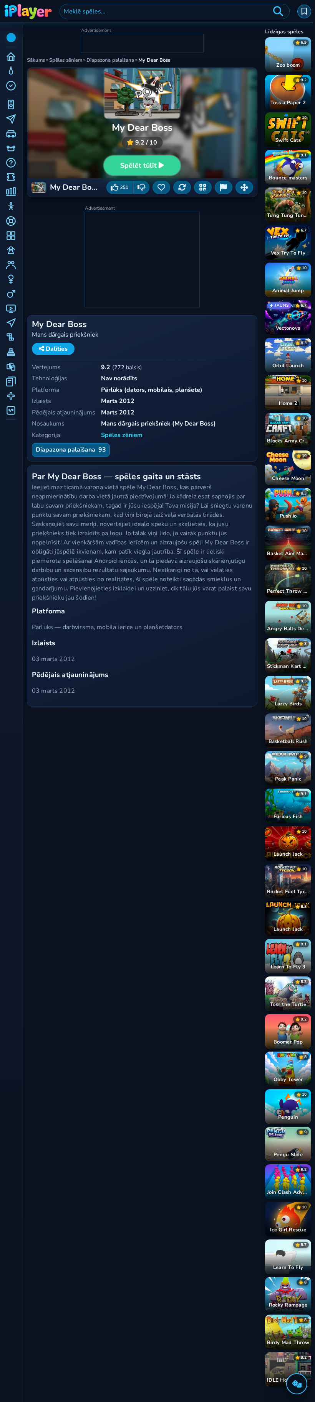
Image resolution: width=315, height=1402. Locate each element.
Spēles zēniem (122, 435)
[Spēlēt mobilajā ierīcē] (203, 187)
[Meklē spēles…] (278, 11)
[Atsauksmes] (223, 187)
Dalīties (56, 349)
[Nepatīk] (141, 187)
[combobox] (175, 11)
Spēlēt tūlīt (138, 165)
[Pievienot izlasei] (161, 187)
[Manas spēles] (304, 11)
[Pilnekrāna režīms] (244, 187)
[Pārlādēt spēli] (182, 187)
